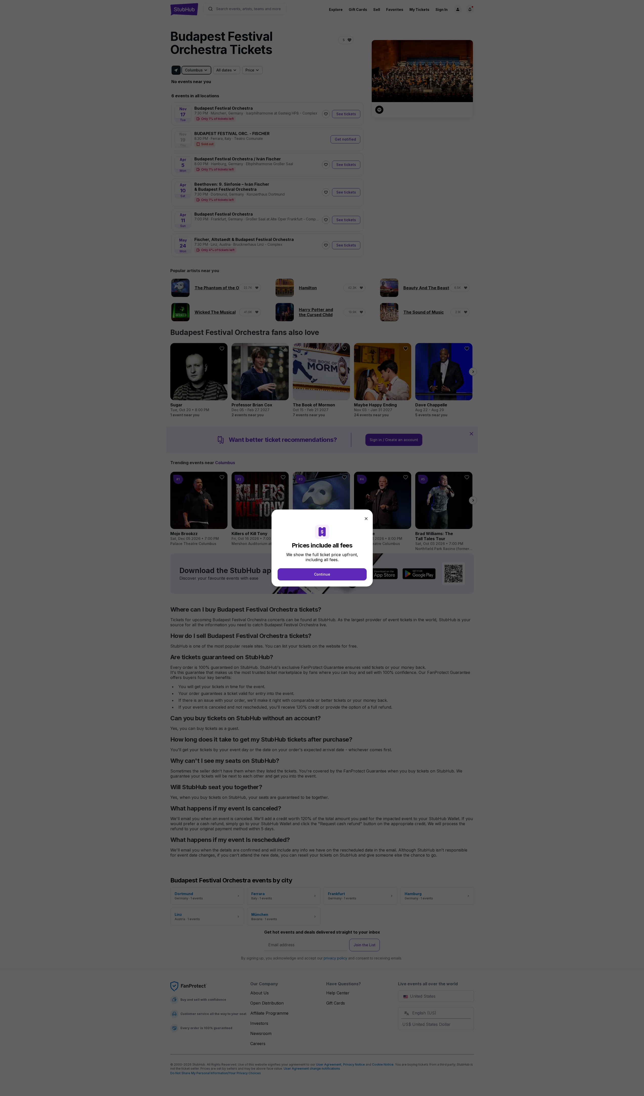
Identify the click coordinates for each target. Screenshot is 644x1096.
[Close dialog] (366, 519)
